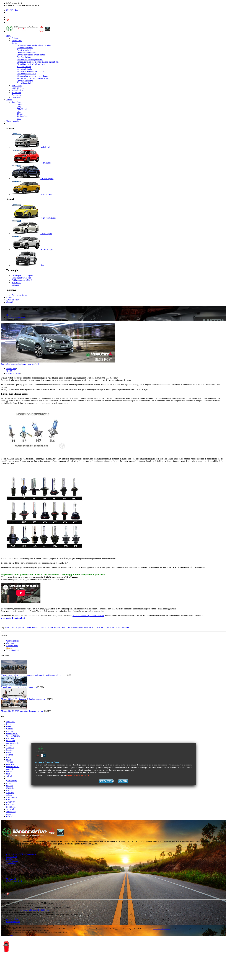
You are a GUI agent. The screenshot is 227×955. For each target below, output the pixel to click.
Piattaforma (16, 282)
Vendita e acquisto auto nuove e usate (32, 78)
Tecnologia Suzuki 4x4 (21, 278)
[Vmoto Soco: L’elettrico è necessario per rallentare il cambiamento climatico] (14, 673)
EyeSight (10, 792)
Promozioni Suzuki (19, 295)
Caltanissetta (11, 781)
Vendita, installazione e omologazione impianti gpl (37, 62)
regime (9, 790)
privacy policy (12, 919)
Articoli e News (12, 300)
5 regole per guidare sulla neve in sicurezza (19, 687)
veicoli (9, 776)
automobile (11, 811)
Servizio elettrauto (24, 69)
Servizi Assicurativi (25, 81)
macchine (10, 738)
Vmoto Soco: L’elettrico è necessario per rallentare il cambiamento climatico (32, 675)
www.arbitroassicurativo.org (161, 929)
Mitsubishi (9, 627)
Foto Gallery (17, 85)
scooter (9, 745)
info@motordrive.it (14, 881)
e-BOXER (10, 802)
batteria (9, 726)
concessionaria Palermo (81, 627)
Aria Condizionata (24, 57)
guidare (9, 814)
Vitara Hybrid (46, 194)
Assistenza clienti (24, 50)
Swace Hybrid (46, 234)
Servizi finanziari (24, 83)
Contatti (9, 302)
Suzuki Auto (17, 40)
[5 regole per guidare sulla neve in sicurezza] (14, 685)
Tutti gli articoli (12, 650)
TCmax (20, 114)
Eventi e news (12, 645)
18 (9, 371)
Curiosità (10, 643)
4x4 (7, 757)
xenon (28, 627)
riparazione (11, 807)
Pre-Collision (11, 797)
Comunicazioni (12, 641)
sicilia (117, 627)
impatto (9, 750)
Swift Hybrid (45, 163)
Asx (94, 627)
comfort (9, 769)
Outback (9, 785)
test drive (110, 627)
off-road (9, 816)
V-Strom (9, 762)
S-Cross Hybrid (46, 178)
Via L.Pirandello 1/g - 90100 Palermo (88, 615)
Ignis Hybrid (45, 147)
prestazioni (10, 740)
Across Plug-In (46, 249)
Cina (8, 800)
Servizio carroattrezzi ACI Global (31, 71)
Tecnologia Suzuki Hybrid (22, 275)
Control (9, 729)
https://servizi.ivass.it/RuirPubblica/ (34, 910)
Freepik (11, 935)
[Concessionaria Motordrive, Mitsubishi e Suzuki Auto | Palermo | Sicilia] (28, 31)
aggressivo (10, 764)
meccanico (10, 804)
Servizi (14, 43)
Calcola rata (16, 97)
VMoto (9, 100)
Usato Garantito (12, 121)
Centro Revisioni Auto (26, 52)
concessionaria (12, 733)
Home (8, 36)
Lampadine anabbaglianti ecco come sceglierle (20, 364)
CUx (19, 107)
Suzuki (9, 123)
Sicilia (8, 724)
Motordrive (11, 368)
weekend (10, 809)
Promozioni (16, 95)
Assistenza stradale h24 (26, 74)
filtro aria (66, 627)
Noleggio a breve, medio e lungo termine (34, 45)
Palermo (125, 627)
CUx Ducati (22, 109)
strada (8, 752)
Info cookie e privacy (77, 775)
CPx (18, 111)
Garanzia (15, 285)
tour (8, 774)
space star (101, 627)
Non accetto (106, 781)
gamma (9, 771)
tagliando (49, 627)
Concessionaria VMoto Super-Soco (21, 854)
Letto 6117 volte (13, 373)
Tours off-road (18, 88)
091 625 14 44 (12, 10)
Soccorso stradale (24, 66)
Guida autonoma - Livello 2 (23, 280)
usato (8, 759)
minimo (9, 731)
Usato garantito (12, 861)
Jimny (42, 265)
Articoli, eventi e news (15, 317)
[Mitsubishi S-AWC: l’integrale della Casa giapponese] (14, 697)
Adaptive (10, 748)
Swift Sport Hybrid (48, 218)
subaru (9, 795)
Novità (9, 648)
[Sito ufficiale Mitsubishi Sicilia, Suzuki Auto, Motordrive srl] (36, 837)
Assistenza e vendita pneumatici (30, 59)
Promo (9, 297)
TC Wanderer (22, 116)
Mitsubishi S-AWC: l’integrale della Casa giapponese (23, 699)
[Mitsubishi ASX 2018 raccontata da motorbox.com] (14, 709)
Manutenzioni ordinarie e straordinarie (32, 76)
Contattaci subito (13, 921)
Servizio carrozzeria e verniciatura (31, 55)
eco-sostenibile (12, 743)
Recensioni (16, 92)
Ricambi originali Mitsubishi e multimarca (34, 64)
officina (57, 627)
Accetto (123, 781)
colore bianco (37, 627)
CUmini (20, 104)
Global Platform (13, 736)
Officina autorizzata (25, 48)
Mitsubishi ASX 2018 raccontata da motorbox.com (22, 711)
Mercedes (10, 788)
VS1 (19, 119)
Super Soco (16, 102)
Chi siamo (16, 38)
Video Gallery (17, 90)
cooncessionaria (12, 766)
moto (8, 783)
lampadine (19, 627)
